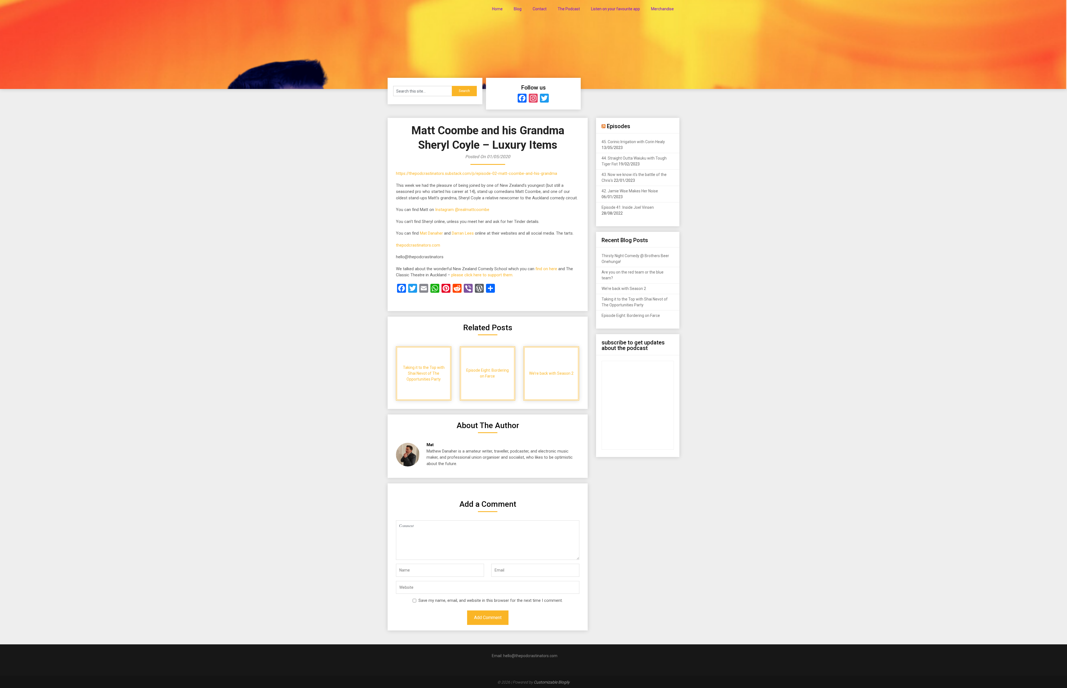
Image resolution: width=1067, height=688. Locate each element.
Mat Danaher (431, 233)
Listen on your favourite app (615, 9)
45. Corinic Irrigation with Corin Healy (633, 142)
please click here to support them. (482, 274)
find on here (546, 268)
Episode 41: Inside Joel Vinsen (628, 207)
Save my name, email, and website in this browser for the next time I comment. (490, 600)
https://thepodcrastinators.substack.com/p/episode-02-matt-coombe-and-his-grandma (476, 173)
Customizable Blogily (552, 682)
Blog (518, 9)
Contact (540, 9)
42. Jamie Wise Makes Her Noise (630, 191)
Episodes (618, 126)
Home (497, 9)
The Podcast (569, 9)
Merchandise (662, 9)
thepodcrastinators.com (418, 245)
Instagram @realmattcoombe (462, 209)
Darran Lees (463, 233)
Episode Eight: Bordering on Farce (631, 315)
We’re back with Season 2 (624, 288)
